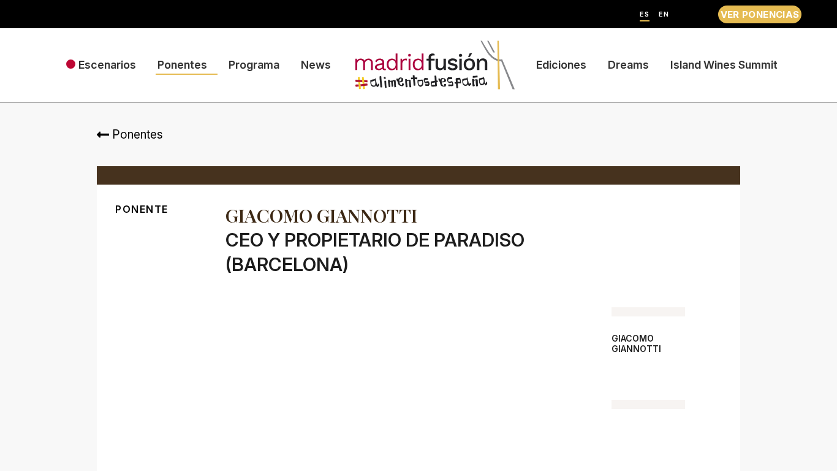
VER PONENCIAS (760, 14)
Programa (254, 64)
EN (664, 14)
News (316, 64)
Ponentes (182, 64)
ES (645, 14)
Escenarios (107, 64)
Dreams (628, 64)
